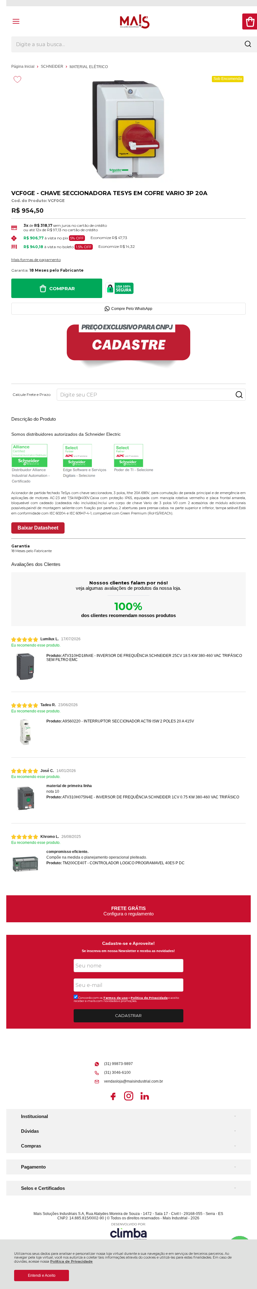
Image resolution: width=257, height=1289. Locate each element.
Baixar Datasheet (38, 527)
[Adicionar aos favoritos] (17, 79)
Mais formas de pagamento (36, 260)
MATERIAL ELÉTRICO (89, 67)
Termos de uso (115, 997)
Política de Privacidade (71, 1262)
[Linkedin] (144, 1100)
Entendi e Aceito (41, 1275)
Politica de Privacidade (149, 997)
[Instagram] (128, 1100)
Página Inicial (23, 66)
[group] (128, 909)
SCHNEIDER (52, 66)
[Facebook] (113, 1100)
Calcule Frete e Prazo (31, 395)
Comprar (62, 288)
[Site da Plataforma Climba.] (128, 1231)
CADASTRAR (128, 1015)
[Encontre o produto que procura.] (248, 44)
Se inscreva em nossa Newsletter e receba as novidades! (128, 951)
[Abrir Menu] (16, 21)
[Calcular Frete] (239, 394)
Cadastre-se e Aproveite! (128, 943)
